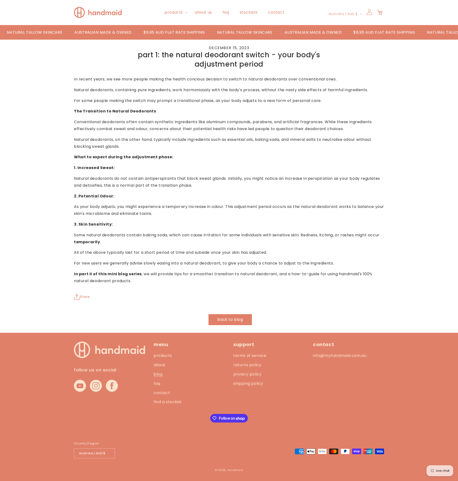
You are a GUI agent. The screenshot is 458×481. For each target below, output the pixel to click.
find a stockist (168, 402)
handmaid (235, 470)
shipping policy (248, 383)
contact (162, 393)
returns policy (247, 365)
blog (158, 374)
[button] (174, 12)
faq (157, 383)
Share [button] (85, 296)
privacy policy (247, 374)
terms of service (249, 355)
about (160, 365)
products (174, 12)
